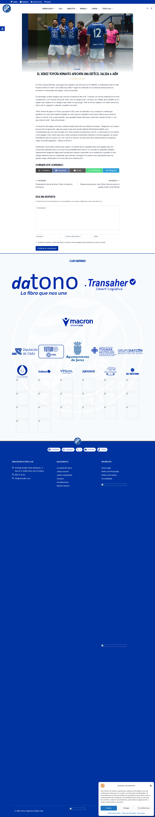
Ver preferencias (143, 808)
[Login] (151, 8)
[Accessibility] (2, 28)
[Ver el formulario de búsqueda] (147, 8)
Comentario (42, 208)
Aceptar (108, 808)
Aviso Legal (141, 813)
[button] (151, 786)
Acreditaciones (62, 482)
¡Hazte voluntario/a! (64, 475)
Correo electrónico (73, 236)
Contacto (60, 479)
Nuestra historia (63, 486)
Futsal (77, 69)
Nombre (40, 236)
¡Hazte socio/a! (63, 472)
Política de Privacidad (129, 813)
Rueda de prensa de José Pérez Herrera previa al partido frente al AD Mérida (99, 184)
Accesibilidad (106, 479)
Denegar (126, 808)
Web (96, 236)
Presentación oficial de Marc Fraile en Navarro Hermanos (54, 184)
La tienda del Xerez (64, 468)
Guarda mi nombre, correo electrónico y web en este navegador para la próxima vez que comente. (72, 242)
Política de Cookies (114, 813)
